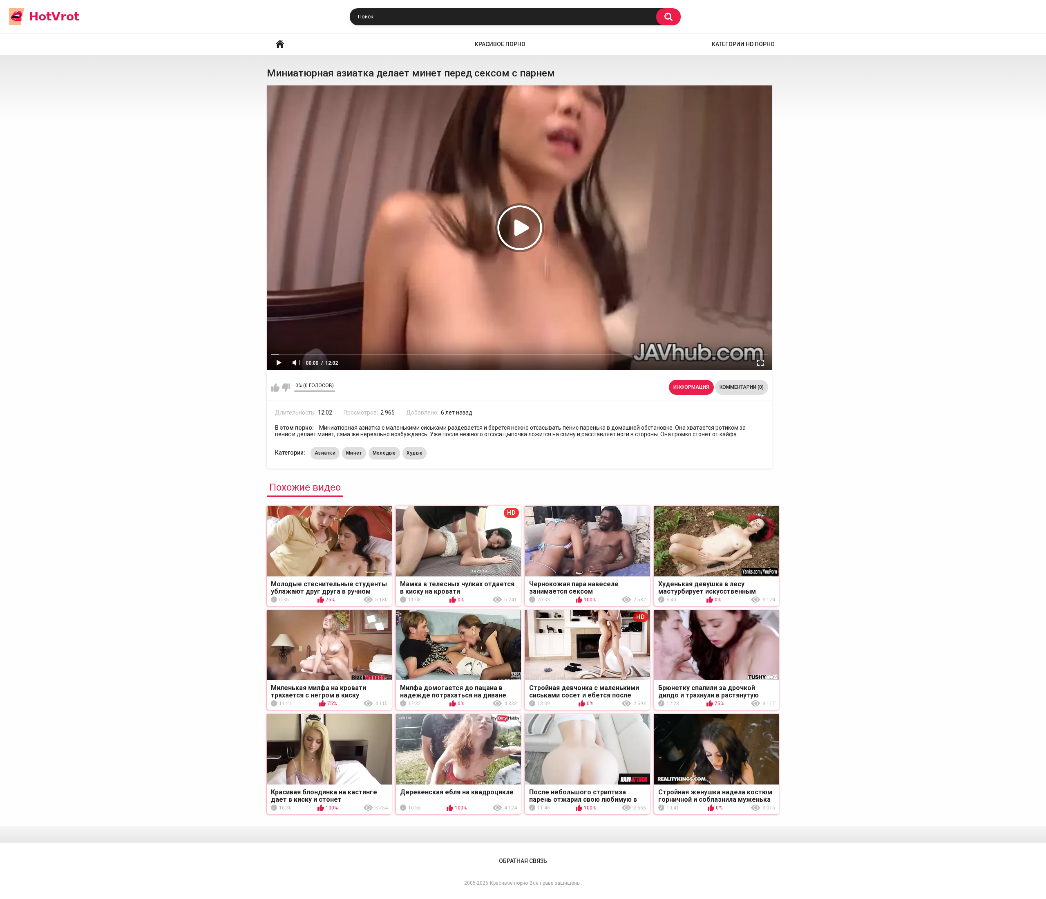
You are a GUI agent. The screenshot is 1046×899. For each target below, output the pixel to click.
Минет (354, 453)
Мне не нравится (286, 387)
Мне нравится (275, 387)
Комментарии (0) (742, 387)
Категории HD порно (743, 44)
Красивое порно (500, 44)
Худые (415, 453)
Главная (280, 44)
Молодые (384, 453)
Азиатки (325, 453)
